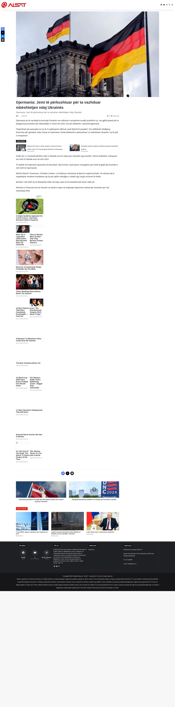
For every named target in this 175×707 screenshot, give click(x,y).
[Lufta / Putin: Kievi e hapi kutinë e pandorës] (103, 521)
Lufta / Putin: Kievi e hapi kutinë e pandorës (100, 532)
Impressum (91, 549)
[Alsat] (13, 5)
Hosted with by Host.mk (96, 576)
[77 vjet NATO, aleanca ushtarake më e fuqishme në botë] (32, 521)
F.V (18, 116)
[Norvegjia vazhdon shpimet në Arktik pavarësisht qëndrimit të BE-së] (75, 147)
